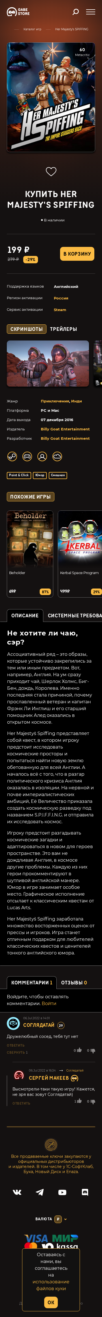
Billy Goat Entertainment (65, 429)
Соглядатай (39, 1025)
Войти (49, 1003)
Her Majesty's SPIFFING (71, 29)
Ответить (15, 1045)
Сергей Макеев (49, 1078)
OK (51, 1303)
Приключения (55, 401)
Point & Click (19, 475)
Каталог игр (32, 29)
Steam (60, 309)
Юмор (39, 475)
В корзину (77, 254)
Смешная (58, 475)
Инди (76, 401)
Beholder (17, 572)
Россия (61, 298)
